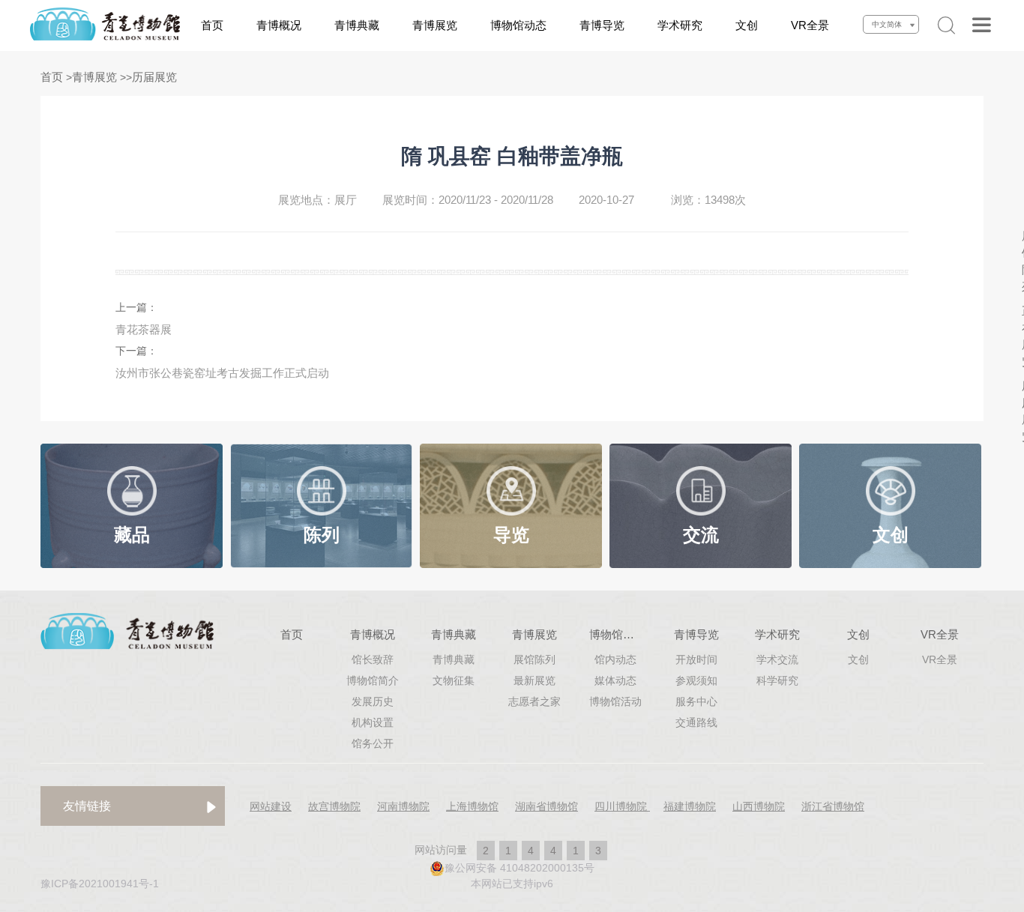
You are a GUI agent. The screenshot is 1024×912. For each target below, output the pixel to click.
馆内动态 (615, 659)
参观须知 (696, 680)
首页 (212, 25)
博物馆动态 (518, 25)
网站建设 (271, 806)
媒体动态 (615, 680)
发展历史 (373, 701)
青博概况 (278, 25)
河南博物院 (403, 806)
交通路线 (696, 722)
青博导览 (601, 25)
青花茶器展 (143, 329)
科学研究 (777, 680)
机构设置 (373, 722)
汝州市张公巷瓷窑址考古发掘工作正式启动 (222, 372)
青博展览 (434, 25)
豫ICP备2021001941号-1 (99, 884)
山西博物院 (758, 806)
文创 (746, 25)
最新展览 (534, 680)
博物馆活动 (615, 701)
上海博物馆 (472, 806)
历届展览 (154, 76)
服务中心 (696, 701)
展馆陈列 (534, 659)
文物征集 (454, 680)
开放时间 (696, 659)
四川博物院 (622, 806)
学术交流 (777, 659)
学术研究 (679, 25)
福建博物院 (689, 806)
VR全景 (810, 25)
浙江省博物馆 (832, 806)
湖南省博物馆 (546, 806)
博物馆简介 (372, 680)
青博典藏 (356, 25)
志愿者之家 (534, 701)
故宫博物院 (334, 806)
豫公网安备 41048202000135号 (519, 868)
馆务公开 (373, 743)
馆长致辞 (373, 659)
